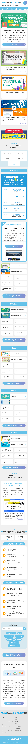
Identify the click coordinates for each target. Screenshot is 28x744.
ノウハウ (17, 725)
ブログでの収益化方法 (16, 354)
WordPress (17, 728)
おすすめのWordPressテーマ (6, 450)
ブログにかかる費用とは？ (6, 283)
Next (25, 511)
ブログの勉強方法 (19, 419)
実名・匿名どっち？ (5, 413)
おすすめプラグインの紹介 (17, 444)
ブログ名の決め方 (19, 283)
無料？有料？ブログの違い (17, 271)
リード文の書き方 (6, 333)
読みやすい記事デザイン (19, 327)
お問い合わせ (5, 723)
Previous (3, 511)
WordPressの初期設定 (6, 289)
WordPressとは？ (15, 402)
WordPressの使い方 (16, 438)
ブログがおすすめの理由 (7, 721)
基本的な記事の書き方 (16, 315)
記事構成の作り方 (6, 321)
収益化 (16, 721)
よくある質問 (18, 726)
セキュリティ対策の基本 (6, 455)
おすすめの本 (18, 730)
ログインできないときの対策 (6, 461)
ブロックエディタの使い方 (19, 450)
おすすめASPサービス (6, 365)
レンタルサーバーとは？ (6, 407)
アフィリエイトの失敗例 (6, 371)
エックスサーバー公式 (7, 730)
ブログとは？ (14, 396)
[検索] (24, 628)
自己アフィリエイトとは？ (19, 371)
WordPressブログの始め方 (17, 266)
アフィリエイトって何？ (16, 359)
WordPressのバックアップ (19, 455)
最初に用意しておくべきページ (19, 289)
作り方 (16, 717)
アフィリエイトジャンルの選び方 (19, 365)
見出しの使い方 (5, 327)
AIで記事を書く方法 (19, 333)
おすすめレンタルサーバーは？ (19, 277)
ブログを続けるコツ (6, 419)
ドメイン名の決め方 (6, 277)
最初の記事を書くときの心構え (17, 310)
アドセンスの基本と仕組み (6, 377)
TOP (3, 717)
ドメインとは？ (18, 407)
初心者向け (17, 723)
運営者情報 (4, 719)
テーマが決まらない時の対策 (19, 413)
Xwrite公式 (4, 732)
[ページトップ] (25, 741)
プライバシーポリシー (7, 725)
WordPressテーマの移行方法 (19, 461)
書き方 (16, 719)
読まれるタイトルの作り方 (19, 321)
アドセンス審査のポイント (19, 377)
